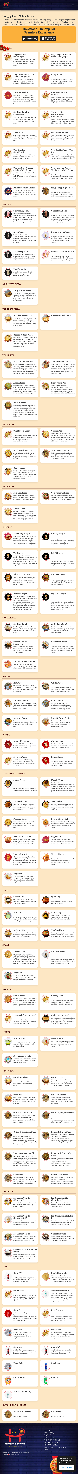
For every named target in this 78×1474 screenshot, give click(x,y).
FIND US (47, 1435)
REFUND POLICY (51, 1442)
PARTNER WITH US (52, 1440)
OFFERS (47, 1430)
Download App (66, 1467)
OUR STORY (49, 1438)
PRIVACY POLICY (51, 1445)
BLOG (46, 1450)
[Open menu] (73, 5)
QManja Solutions (15, 1454)
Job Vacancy (49, 1433)
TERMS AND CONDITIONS (55, 1447)
